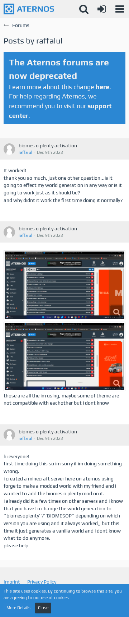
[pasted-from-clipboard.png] (64, 285)
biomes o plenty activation (48, 145)
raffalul (25, 152)
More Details (18, 607)
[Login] (102, 9)
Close (43, 607)
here (102, 87)
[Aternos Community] (29, 9)
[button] (120, 9)
